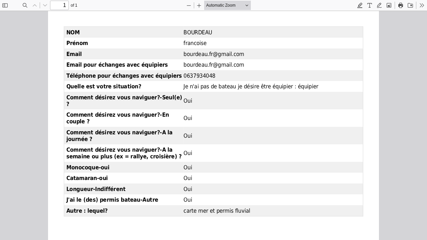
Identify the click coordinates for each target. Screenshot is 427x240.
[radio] (360, 5)
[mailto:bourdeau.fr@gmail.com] (213, 54)
